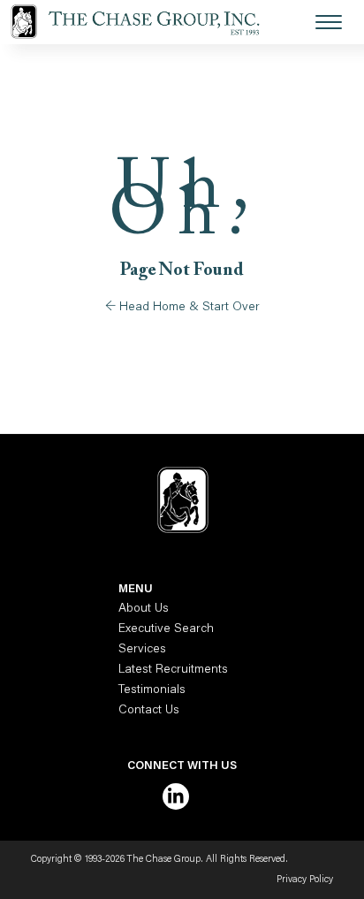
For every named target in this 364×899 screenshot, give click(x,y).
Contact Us (148, 711)
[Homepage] (145, 22)
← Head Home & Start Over (182, 307)
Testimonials (152, 690)
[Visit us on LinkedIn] (176, 796)
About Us (143, 609)
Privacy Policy (305, 880)
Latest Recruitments (173, 670)
